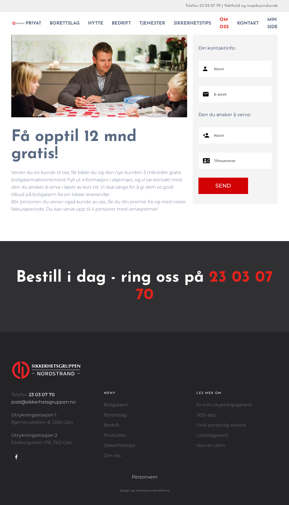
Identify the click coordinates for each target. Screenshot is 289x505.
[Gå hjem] (18, 23)
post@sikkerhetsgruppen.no (43, 402)
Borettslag (65, 23)
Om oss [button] (224, 23)
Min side (272, 23)
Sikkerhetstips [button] (192, 23)
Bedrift (121, 23)
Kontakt (248, 23)
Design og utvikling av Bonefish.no (145, 490)
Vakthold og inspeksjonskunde (251, 6)
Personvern (144, 477)
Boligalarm (116, 404)
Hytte (95, 23)
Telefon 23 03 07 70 (203, 6)
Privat (33, 23)
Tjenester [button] (152, 23)
